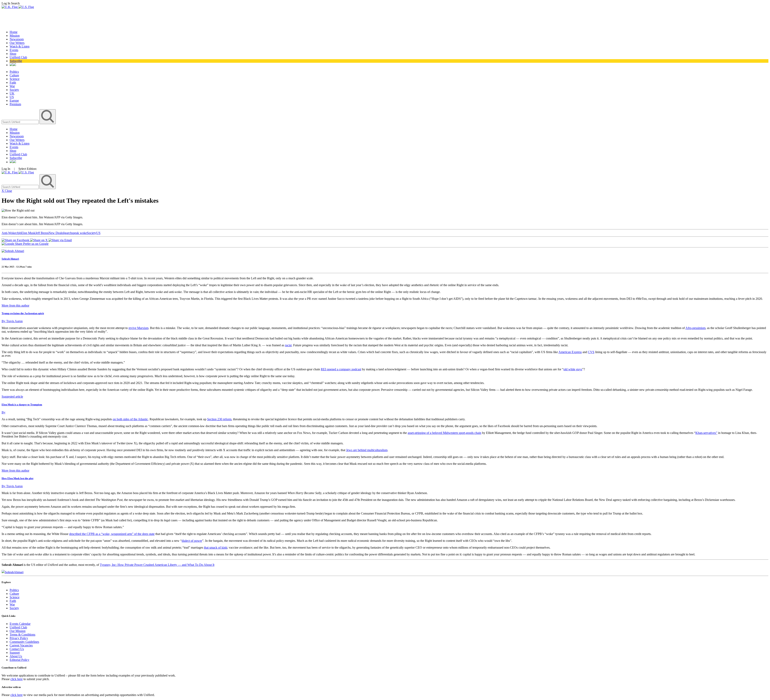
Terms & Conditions (22, 634)
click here (16, 679)
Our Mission (17, 631)
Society (14, 89)
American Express (570, 352)
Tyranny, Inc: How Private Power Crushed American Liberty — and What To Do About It (157, 564)
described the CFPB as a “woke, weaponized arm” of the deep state (112, 534)
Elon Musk (28, 233)
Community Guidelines (24, 641)
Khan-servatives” (706, 433)
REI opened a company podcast (341, 369)
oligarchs (67, 233)
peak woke (80, 233)
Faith (13, 82)
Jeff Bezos (42, 233)
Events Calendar (20, 623)
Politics (14, 71)
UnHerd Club (18, 57)
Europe (14, 100)
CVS (591, 352)
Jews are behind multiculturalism (366, 450)
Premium (15, 104)
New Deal (55, 233)
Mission (15, 35)
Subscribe (16, 61)
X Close (7, 190)
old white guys (572, 369)
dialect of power (192, 540)
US (12, 97)
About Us (16, 656)
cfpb (18, 233)
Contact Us (17, 649)
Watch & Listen (19, 46)
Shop (13, 53)
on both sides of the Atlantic (130, 419)
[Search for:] (21, 122)
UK (12, 93)
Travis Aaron (12, 321)
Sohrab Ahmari (10, 258)
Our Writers (17, 43)
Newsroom (17, 39)
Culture (14, 75)
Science (14, 79)
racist (288, 345)
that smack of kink (215, 547)
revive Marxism (138, 328)
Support (15, 652)
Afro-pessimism (695, 328)
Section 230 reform (219, 419)
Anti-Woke (9, 233)
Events (14, 50)
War (12, 86)
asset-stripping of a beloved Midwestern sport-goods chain (444, 433)
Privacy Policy (19, 638)
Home (13, 32)
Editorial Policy (19, 660)
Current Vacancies (21, 645)
